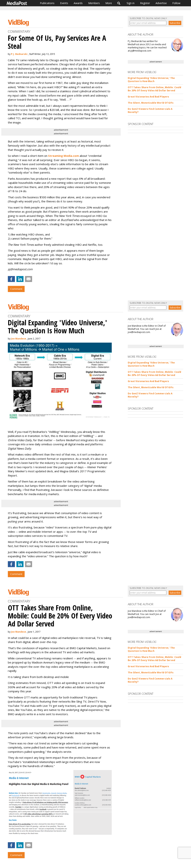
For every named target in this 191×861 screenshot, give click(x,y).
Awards (78, 3)
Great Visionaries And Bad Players (148, 96)
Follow (176, 3)
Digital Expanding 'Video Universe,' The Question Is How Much (151, 79)
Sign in (130, 3)
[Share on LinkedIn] (20, 279)
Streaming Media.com (63, 156)
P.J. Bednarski (19, 54)
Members (94, 3)
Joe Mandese (18, 338)
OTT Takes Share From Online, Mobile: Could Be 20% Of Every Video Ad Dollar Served (154, 89)
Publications (47, 3)
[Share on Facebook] (11, 279)
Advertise (161, 3)
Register (145, 3)
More (108, 3)
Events (64, 3)
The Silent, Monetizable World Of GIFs (150, 102)
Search (119, 3)
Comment (16, 289)
